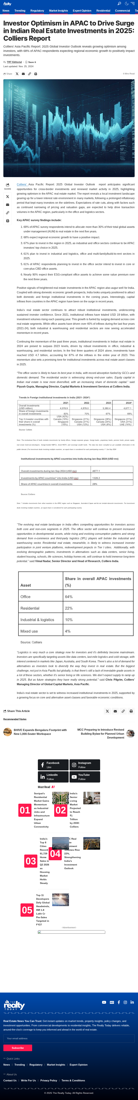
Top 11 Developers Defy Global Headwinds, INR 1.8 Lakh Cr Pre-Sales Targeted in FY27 (43, 910)
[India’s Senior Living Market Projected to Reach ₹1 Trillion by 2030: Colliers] (91, 798)
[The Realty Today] (7, 3)
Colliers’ (22, 184)
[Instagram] (85, 765)
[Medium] (85, 777)
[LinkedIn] (53, 777)
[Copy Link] (29, 74)
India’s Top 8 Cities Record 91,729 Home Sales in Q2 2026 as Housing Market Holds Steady (45, 860)
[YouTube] (104, 1002)
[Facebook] (53, 765)
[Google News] (112, 1002)
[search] (119, 3)
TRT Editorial (14, 62)
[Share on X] (17, 74)
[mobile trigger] (132, 3)
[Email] (23, 74)
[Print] (36, 74)
